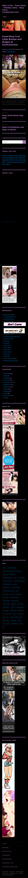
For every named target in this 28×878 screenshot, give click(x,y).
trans (19, 620)
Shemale (6, 391)
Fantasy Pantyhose (9, 317)
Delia (5, 376)
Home (4, 843)
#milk (20, 157)
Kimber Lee (7, 384)
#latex (8, 164)
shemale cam (7, 614)
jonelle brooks (14, 597)
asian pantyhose (8, 571)
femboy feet (16, 587)
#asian (21, 160)
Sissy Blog (5, 847)
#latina (16, 155)
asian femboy (12, 568)
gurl (18, 102)
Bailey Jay (7, 373)
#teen (4, 164)
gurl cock (6, 594)
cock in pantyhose (19, 581)
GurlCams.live (11, 51)
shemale (20, 610)
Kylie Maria (7, 387)
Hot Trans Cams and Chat (11, 336)
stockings (6, 620)
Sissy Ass (6, 343)
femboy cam (13, 102)
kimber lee (6, 600)
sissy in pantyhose (16, 617)
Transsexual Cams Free (11, 360)
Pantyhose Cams (9, 339)
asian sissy (18, 571)
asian (4, 568)
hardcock (18, 594)
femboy (8, 102)
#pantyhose (6, 160)
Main (23, 101)
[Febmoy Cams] (14, 529)
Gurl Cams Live (6, 851)
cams (15, 577)
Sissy (7, 49)
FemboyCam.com (9, 319)
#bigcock (11, 155)
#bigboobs (11, 157)
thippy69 (13, 620)
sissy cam (16, 104)
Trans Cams (7, 395)
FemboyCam (6, 855)
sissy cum (6, 617)
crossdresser (7, 584)
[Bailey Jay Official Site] (14, 417)
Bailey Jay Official (9, 314)
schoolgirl (6, 610)
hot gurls (5, 597)
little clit (22, 102)
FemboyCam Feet (8, 863)
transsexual (14, 623)
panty (9, 104)
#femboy (5, 155)
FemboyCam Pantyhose (9, 866)
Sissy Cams (7, 345)
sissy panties (22, 104)
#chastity (9, 162)
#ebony (12, 160)
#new (23, 162)
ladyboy (13, 604)
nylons (13, 607)
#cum (20, 162)
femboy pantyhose (9, 591)
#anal (20, 155)
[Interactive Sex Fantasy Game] (14, 766)
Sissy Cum (7, 354)
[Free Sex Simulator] (14, 676)
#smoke (15, 162)
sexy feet (13, 610)
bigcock (12, 574)
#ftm (23, 157)
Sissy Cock (7, 349)
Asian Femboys (7, 859)
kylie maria (6, 604)
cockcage (21, 577)
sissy (12, 104)
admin (4, 101)
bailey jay (5, 574)
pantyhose (20, 607)
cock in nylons (7, 581)
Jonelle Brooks (8, 382)
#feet (16, 160)
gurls (11, 594)
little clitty (4, 104)
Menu (4, 16)
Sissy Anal (7, 341)
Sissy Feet (7, 356)
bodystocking (7, 577)
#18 (16, 157)
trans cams (6, 623)
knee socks (14, 600)
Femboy (20, 101)
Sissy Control (8, 352)
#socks (6, 157)
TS (4, 397)
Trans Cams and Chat (10, 358)
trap (21, 623)
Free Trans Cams (9, 321)
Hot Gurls (7, 380)
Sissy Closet (7, 347)
